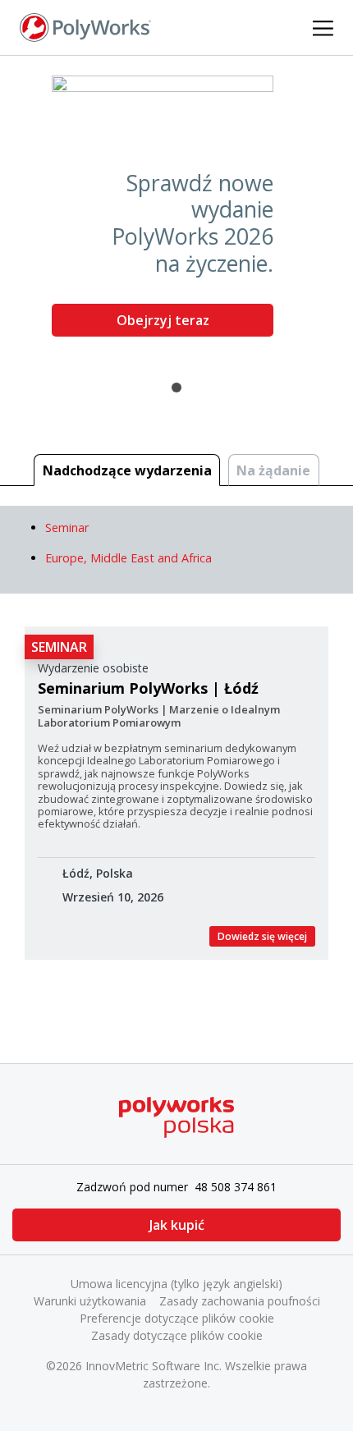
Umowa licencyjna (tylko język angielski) (176, 1283)
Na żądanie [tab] (273, 470)
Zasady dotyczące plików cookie (177, 1335)
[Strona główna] (85, 26)
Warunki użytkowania (90, 1301)
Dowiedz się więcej (262, 936)
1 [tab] (176, 387)
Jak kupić (176, 1225)
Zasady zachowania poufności (239, 1301)
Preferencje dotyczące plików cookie (177, 1318)
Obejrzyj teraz (163, 320)
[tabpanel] (176, 212)
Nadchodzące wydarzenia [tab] (127, 470)
